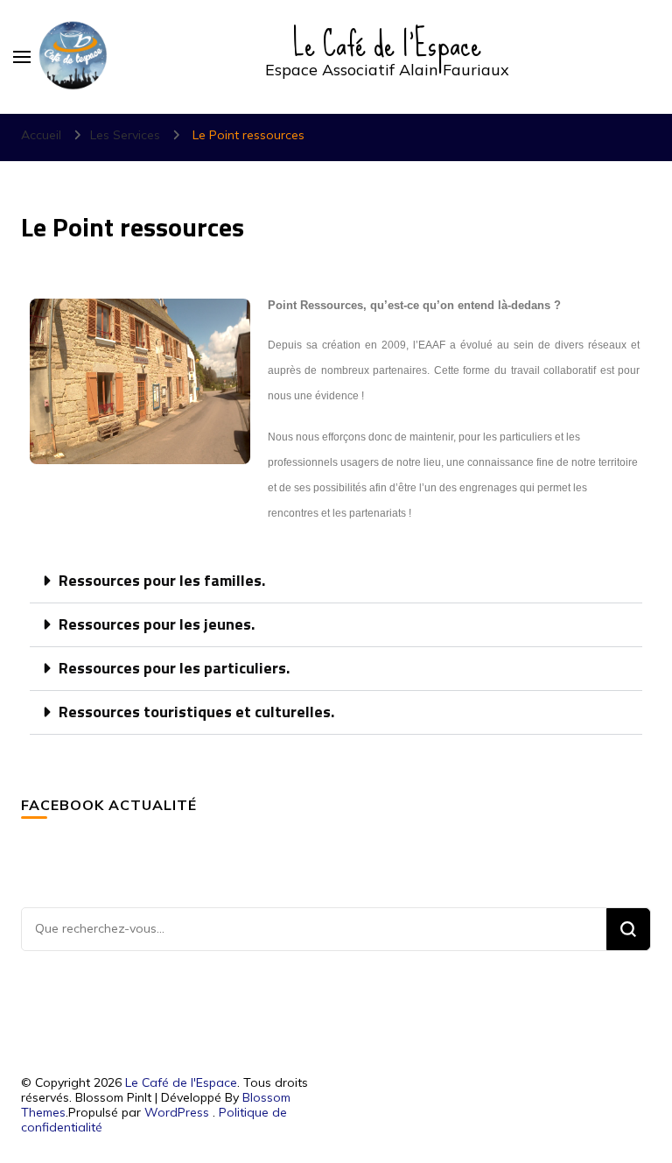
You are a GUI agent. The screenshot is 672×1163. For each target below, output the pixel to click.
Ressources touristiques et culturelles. (196, 713)
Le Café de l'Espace (387, 43)
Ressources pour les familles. (162, 581)
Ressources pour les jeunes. (157, 625)
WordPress (176, 1112)
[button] (336, 581)
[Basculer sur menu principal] (22, 57)
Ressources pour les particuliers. (174, 669)
